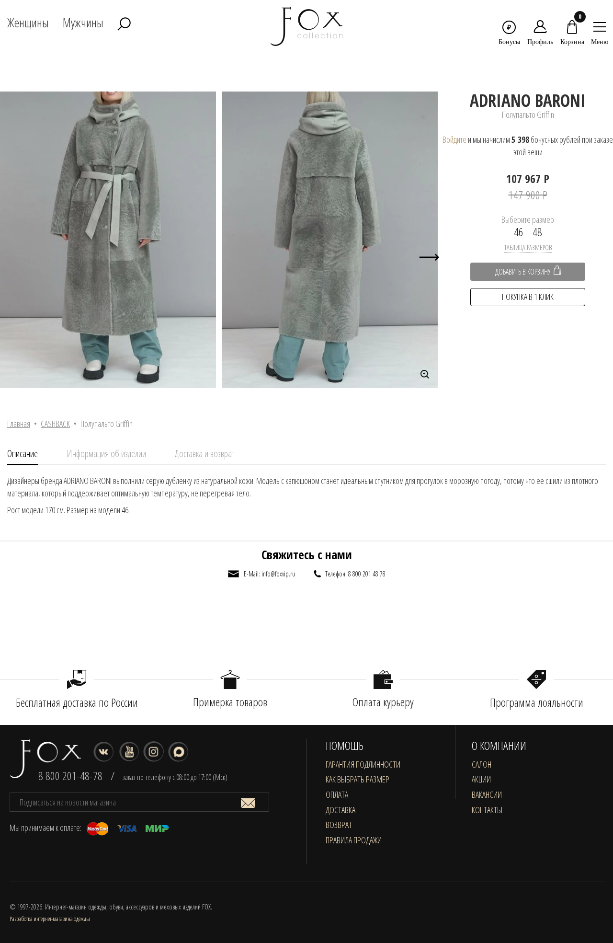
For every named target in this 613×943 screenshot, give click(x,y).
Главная (18, 423)
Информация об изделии (106, 453)
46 (518, 232)
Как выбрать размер (357, 779)
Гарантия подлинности (363, 764)
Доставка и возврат (204, 453)
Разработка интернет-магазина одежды (50, 918)
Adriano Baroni (528, 100)
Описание (22, 453)
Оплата (337, 794)
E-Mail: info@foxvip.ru (269, 573)
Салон (481, 764)
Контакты (487, 810)
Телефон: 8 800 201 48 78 (355, 573)
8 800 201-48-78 (70, 775)
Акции (481, 779)
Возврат (339, 824)
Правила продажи (354, 840)
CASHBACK (55, 423)
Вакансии (487, 794)
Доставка (340, 810)
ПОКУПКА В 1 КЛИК (528, 296)
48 (537, 232)
